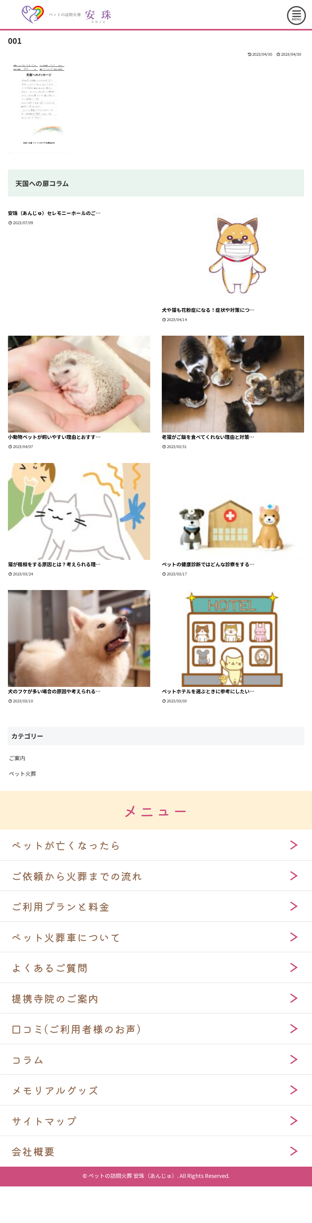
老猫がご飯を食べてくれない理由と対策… (208, 436)
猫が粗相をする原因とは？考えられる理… (54, 564)
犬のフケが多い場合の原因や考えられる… (54, 691)
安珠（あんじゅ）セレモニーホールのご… (54, 213)
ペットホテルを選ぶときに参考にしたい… (208, 691)
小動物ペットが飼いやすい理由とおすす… (54, 436)
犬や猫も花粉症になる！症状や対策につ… (208, 309)
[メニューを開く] (296, 15)
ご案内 (17, 758)
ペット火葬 (22, 773)
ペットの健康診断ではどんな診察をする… (208, 564)
